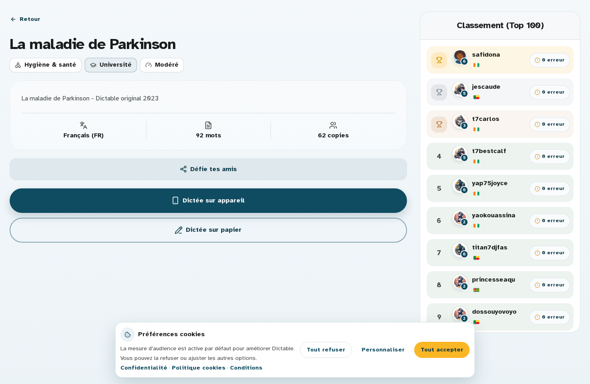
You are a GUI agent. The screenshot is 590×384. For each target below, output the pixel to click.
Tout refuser (326, 349)
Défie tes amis (213, 169)
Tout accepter (442, 349)
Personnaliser (383, 349)
